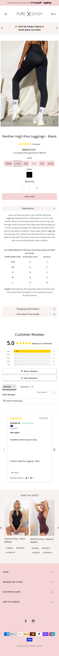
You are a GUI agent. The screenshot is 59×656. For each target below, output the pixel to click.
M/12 (34, 163)
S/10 (26, 163)
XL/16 (50, 163)
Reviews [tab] (7, 386)
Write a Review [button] (31, 371)
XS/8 (17, 163)
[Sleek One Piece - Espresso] (42, 518)
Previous (4, 448)
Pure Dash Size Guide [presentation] (28, 314)
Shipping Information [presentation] (28, 309)
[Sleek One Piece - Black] (16, 517)
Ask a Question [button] (30, 378)
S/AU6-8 (9, 548)
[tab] (29, 208)
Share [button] (16, 472)
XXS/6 (8, 163)
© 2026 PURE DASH (22, 646)
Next (54, 448)
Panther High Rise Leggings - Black (25, 461)
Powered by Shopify (35, 646)
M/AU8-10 (20, 548)
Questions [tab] (25, 386)
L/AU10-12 (36, 552)
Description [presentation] (28, 208)
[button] (27, 478)
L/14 (42, 163)
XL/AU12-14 (10, 552)
